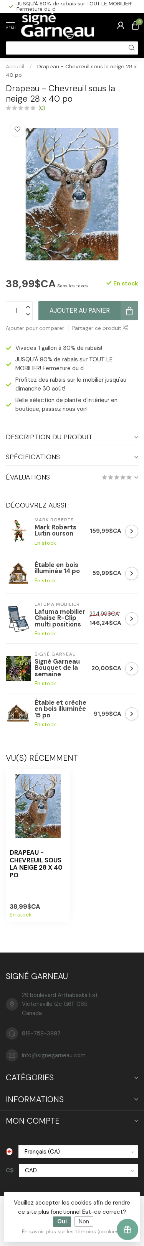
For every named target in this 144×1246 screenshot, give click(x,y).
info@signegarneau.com (54, 1055)
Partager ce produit (97, 328)
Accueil (15, 66)
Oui (62, 1221)
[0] (135, 25)
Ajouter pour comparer (35, 328)
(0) (41, 108)
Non (84, 1221)
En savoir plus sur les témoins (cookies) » (73, 1231)
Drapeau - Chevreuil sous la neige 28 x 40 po (36, 864)
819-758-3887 (41, 1033)
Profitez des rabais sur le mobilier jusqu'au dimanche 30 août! (72, 6)
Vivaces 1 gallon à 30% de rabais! (58, 348)
